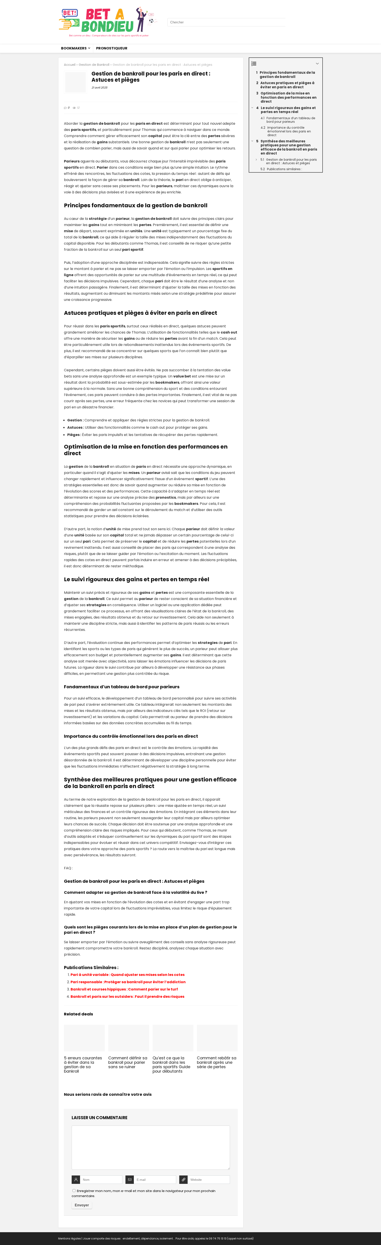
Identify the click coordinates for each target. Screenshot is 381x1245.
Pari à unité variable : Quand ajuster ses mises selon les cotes (128, 974)
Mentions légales (69, 1238)
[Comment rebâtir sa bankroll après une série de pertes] (217, 1027)
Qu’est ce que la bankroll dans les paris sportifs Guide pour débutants (171, 1064)
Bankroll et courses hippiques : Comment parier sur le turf (124, 989)
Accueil (69, 64)
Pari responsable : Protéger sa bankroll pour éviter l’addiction (128, 982)
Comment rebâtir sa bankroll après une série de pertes (216, 1062)
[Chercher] (290, 22)
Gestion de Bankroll (94, 64)
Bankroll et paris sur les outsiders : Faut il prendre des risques (127, 996)
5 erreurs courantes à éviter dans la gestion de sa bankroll (83, 1064)
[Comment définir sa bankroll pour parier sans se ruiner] (128, 1027)
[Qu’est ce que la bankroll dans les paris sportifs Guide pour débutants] (173, 1027)
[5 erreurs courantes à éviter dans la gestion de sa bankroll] (84, 1027)
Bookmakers (74, 48)
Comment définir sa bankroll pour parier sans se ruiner (127, 1062)
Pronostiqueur (111, 48)
